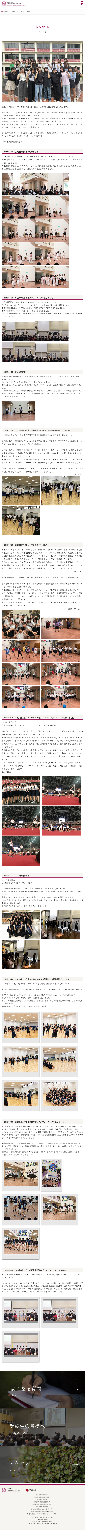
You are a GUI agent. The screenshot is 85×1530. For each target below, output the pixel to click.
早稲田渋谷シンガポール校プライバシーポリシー (42, 1514)
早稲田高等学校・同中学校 (42, 1502)
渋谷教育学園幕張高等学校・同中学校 (42, 1511)
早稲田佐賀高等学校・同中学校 (42, 1504)
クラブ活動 (15, 11)
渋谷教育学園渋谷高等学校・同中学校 (42, 1509)
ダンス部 (26, 11)
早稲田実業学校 (42, 1500)
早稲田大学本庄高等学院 (42, 1497)
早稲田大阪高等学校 (42, 1507)
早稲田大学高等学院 (42, 1495)
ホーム (6, 11)
